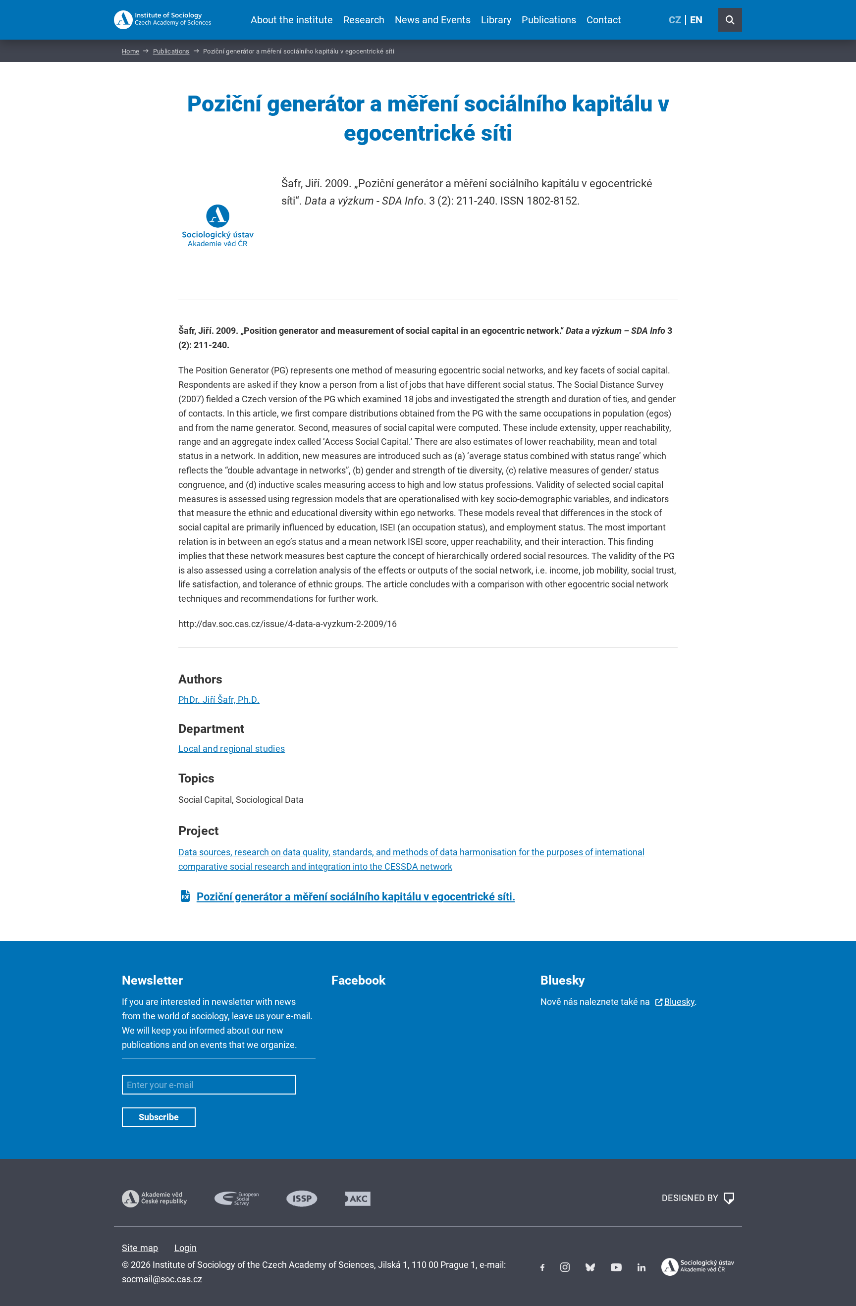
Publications (549, 20)
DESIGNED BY (691, 1198)
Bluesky (679, 1001)
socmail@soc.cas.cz (162, 1279)
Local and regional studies (231, 748)
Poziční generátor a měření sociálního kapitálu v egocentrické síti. (356, 896)
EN (696, 20)
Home (130, 51)
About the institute (292, 20)
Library (496, 20)
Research (363, 20)
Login (185, 1248)
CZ (675, 20)
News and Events (433, 20)
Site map (140, 1248)
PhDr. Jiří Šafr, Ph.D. (219, 699)
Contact (604, 20)
